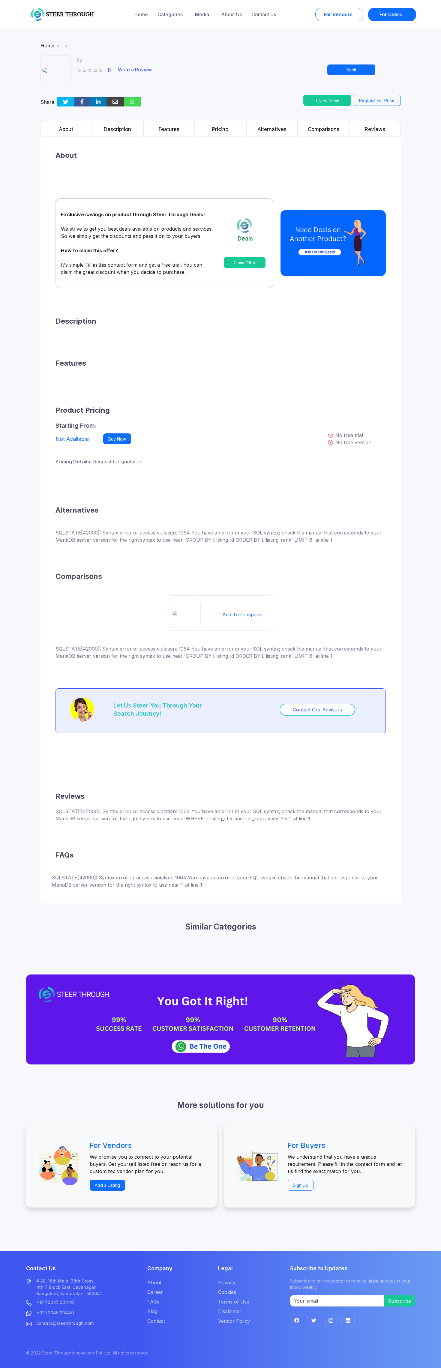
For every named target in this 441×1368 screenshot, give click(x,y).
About (66, 129)
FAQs (153, 1302)
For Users (391, 14)
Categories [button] (171, 14)
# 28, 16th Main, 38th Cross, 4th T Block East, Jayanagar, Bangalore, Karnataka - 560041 (69, 1287)
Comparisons (323, 129)
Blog (152, 1311)
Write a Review (135, 70)
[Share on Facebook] (82, 101)
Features (169, 129)
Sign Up (300, 1185)
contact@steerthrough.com (65, 1323)
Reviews (375, 129)
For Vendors (339, 14)
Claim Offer (245, 262)
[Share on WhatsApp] (132, 101)
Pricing (220, 129)
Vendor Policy (234, 1321)
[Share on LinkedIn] (98, 101)
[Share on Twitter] (65, 101)
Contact (156, 1321)
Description (117, 129)
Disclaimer (230, 1311)
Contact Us (263, 14)
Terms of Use (233, 1302)
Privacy (226, 1283)
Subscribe (399, 1301)
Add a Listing (107, 1185)
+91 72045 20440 (55, 1302)
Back (351, 69)
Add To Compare (241, 615)
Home (141, 14)
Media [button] (202, 14)
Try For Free (327, 100)
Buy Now (117, 439)
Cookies (227, 1292)
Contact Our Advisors (317, 710)
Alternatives (271, 129)
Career (155, 1292)
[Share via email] (115, 101)
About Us (231, 14)
